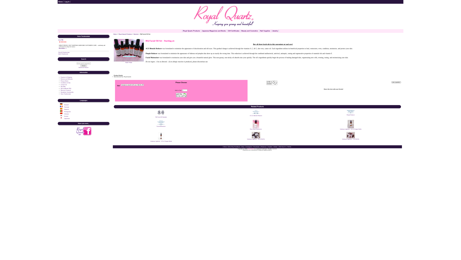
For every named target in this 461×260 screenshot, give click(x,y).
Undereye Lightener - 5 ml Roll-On (350, 139)
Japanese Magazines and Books (214, 31)
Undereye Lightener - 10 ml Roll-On (256, 139)
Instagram (249, 146)
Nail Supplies (265, 31)
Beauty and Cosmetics (249, 31)
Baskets (136, 34)
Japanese (67, 118)
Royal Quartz (250, 149)
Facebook (256, 146)
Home (60, 2)
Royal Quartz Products (125, 34)
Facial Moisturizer (161, 126)
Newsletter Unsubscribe (67, 92)
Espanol (66, 109)
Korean (66, 116)
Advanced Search (83, 67)
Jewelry (275, 31)
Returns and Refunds (67, 79)
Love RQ (60, 40)
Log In (67, 2)
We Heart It (282, 146)
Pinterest (263, 146)
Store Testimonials (66, 94)
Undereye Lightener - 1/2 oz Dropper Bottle (161, 141)
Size (118, 86)
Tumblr (270, 146)
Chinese (66, 114)
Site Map (63, 86)
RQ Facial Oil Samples (161, 117)
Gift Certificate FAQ (66, 88)
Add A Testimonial (63, 54)
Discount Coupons (66, 90)
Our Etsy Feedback (234, 146)
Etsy (243, 146)
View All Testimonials (64, 52)
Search (83, 59)
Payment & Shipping (66, 77)
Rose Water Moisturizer (256, 129)
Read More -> (63, 48)
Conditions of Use (65, 82)
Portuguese (67, 111)
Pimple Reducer (351, 115)
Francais (66, 107)
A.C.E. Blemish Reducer (256, 115)
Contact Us (64, 84)
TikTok (289, 146)
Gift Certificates (233, 31)
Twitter (276, 146)
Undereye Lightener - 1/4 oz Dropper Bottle (350, 129)
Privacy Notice (64, 81)
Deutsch (66, 104)
